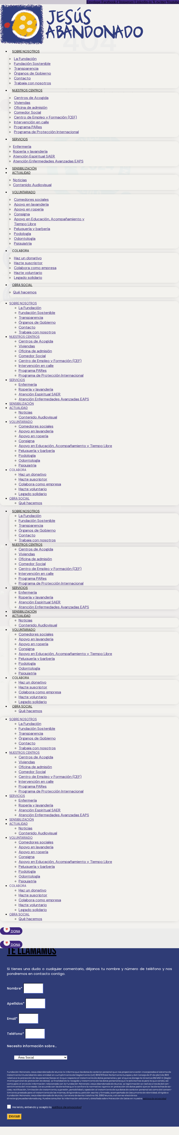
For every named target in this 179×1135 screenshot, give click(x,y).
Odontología (24, 238)
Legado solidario (28, 277)
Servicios (20, 139)
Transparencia (26, 68)
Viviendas (22, 102)
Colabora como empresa (35, 267)
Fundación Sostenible (32, 63)
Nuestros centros (27, 90)
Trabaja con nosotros (32, 83)
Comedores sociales (31, 199)
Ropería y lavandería (30, 151)
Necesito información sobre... (32, 1046)
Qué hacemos (25, 292)
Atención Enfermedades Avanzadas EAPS (48, 161)
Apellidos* (16, 1003)
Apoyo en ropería (29, 209)
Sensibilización (24, 169)
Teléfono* (16, 1033)
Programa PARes (28, 127)
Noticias (20, 180)
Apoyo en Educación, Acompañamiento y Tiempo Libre (49, 221)
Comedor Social (27, 112)
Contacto (22, 78)
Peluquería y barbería (32, 228)
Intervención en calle (31, 122)
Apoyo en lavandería (31, 204)
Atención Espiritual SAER (34, 156)
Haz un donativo (28, 258)
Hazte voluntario (28, 272)
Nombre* (15, 988)
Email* (12, 1018)
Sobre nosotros (26, 51)
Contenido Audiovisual (32, 184)
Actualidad (21, 173)
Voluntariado (23, 192)
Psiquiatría (23, 243)
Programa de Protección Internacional (46, 131)
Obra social (22, 285)
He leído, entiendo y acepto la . (47, 1107)
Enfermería (22, 146)
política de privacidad (154, 1098)
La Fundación (25, 58)
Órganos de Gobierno (32, 73)
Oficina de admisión (30, 107)
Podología (22, 233)
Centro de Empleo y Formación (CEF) (45, 117)
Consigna (22, 214)
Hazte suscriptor (28, 262)
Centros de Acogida (31, 97)
